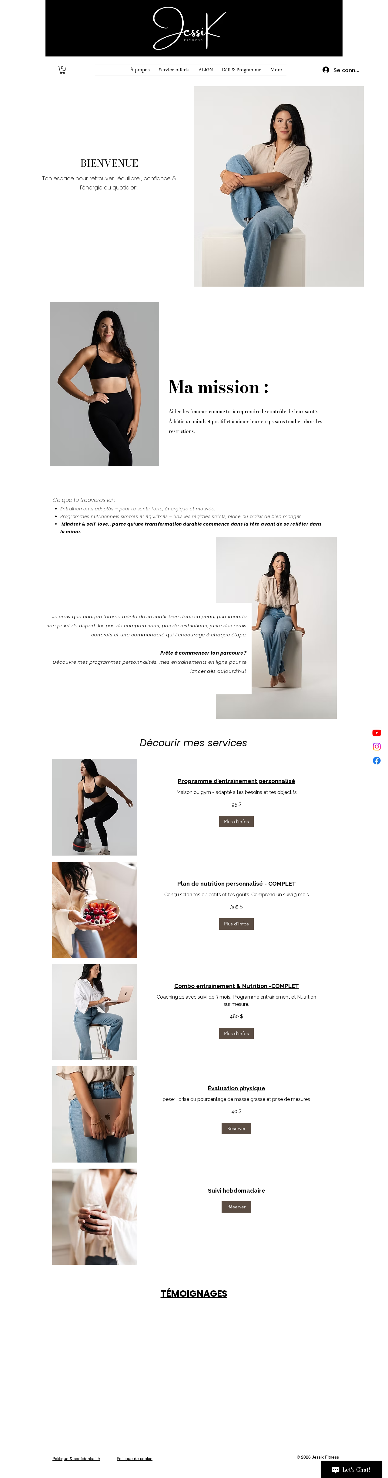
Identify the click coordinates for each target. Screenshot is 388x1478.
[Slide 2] (193, 1404)
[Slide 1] (185, 1404)
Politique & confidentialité (76, 1458)
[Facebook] (377, 760)
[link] (237, 781)
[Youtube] (377, 732)
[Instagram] (377, 746)
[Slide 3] (202, 1404)
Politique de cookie (134, 1458)
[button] (62, 70)
